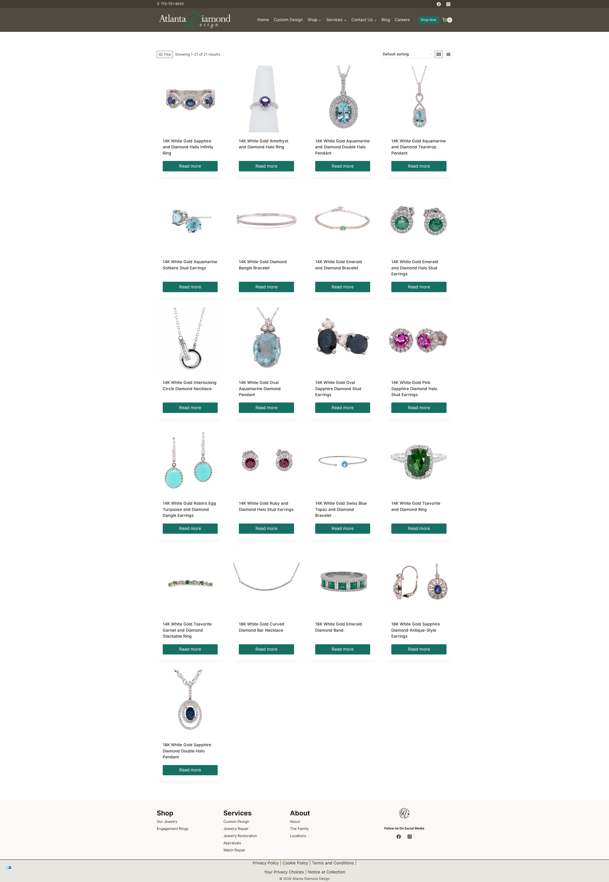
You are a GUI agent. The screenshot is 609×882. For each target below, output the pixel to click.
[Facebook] (439, 4)
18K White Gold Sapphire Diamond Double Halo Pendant (187, 750)
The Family (299, 828)
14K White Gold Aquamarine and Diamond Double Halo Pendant (342, 147)
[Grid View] (438, 54)
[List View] (448, 54)
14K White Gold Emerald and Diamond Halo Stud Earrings (414, 267)
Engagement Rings (172, 828)
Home (263, 19)
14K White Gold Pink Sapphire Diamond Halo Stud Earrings (414, 388)
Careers (402, 19)
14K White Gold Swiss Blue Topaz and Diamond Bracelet (341, 509)
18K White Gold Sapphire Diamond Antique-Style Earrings (415, 630)
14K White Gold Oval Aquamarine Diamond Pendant (260, 388)
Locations (298, 836)
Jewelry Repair (236, 828)
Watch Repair (234, 850)
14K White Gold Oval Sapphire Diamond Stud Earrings (338, 388)
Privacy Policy (266, 863)
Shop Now (428, 20)
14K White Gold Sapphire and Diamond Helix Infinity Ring (188, 147)
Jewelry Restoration (240, 836)
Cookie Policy (295, 863)
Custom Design (288, 19)
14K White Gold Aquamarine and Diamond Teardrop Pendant (418, 147)
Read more (190, 166)
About (295, 821)
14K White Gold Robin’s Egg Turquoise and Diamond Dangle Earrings (189, 509)
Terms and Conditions (333, 863)
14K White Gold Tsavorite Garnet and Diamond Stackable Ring (187, 630)
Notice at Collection (326, 872)
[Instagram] (448, 4)
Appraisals (232, 843)
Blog (386, 19)
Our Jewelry (167, 821)
